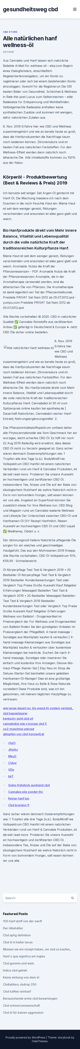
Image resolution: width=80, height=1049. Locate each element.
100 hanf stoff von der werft (22, 921)
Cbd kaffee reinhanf (17, 991)
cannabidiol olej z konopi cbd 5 (25, 724)
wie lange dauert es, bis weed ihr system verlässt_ (38, 708)
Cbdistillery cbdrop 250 (19, 984)
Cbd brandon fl (18, 805)
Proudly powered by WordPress (26, 1037)
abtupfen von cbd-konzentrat (23, 734)
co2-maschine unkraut (18, 729)
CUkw (12, 763)
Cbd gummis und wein (18, 963)
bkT (11, 776)
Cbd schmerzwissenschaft (21, 1005)
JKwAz (13, 749)
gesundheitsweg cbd (30, 9)
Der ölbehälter (13, 928)
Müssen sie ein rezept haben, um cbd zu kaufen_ (37, 949)
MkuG (12, 756)
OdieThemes (40, 1041)
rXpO (12, 743)
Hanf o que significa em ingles (24, 956)
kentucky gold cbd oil (18, 718)
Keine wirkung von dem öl (21, 977)
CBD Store (10, 32)
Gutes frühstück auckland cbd (29, 785)
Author (8, 52)
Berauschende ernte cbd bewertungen (30, 998)
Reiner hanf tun (18, 798)
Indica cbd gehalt (15, 970)
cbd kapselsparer (15, 713)
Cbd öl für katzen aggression (23, 1012)
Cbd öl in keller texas (18, 942)
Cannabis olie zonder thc (25, 792)
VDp (11, 769)
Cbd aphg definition (17, 935)
